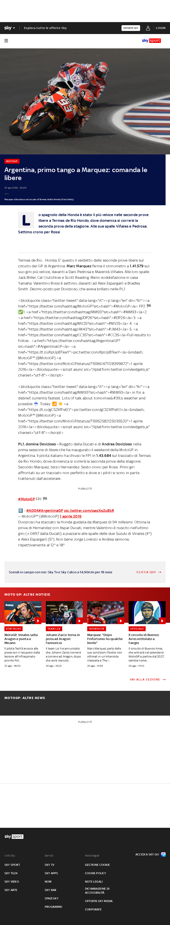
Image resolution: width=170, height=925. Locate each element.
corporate (93, 909)
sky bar (50, 890)
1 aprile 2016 (70, 516)
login (161, 28)
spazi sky (51, 898)
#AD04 (32, 510)
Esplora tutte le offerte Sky (45, 28)
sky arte (10, 890)
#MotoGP (26, 499)
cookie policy (95, 873)
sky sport (12, 864)
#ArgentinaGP (51, 510)
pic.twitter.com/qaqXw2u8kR (89, 510)
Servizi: (49, 855)
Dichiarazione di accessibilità (97, 890)
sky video (11, 881)
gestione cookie (97, 864)
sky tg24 (11, 873)
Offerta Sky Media (98, 901)
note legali (93, 881)
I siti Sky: (9, 855)
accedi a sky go (147, 854)
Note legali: (92, 855)
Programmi (53, 906)
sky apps (51, 873)
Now (48, 881)
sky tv (49, 864)
